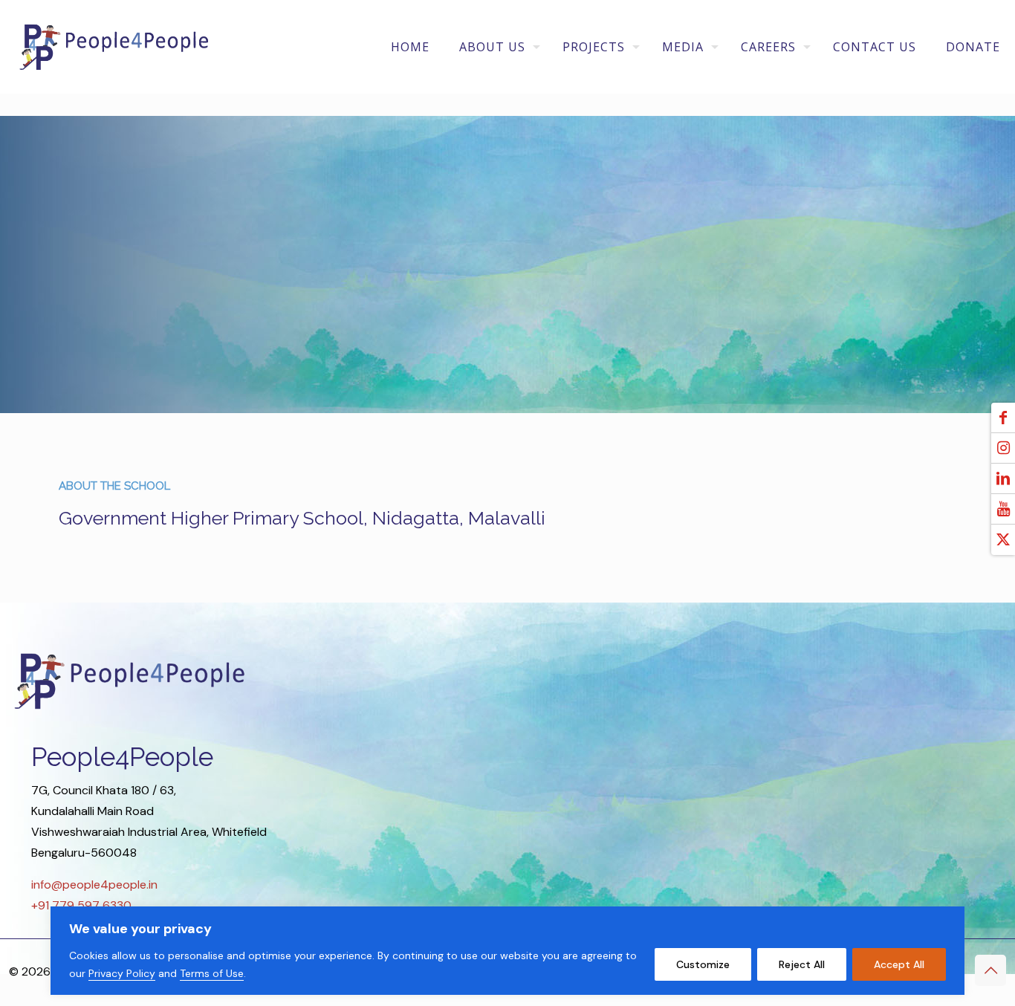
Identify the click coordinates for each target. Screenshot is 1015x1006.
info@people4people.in (94, 884)
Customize (703, 964)
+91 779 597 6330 (81, 905)
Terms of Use (212, 973)
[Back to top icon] (990, 970)
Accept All (899, 964)
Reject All (802, 964)
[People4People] (114, 46)
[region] (507, 950)
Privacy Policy (121, 973)
